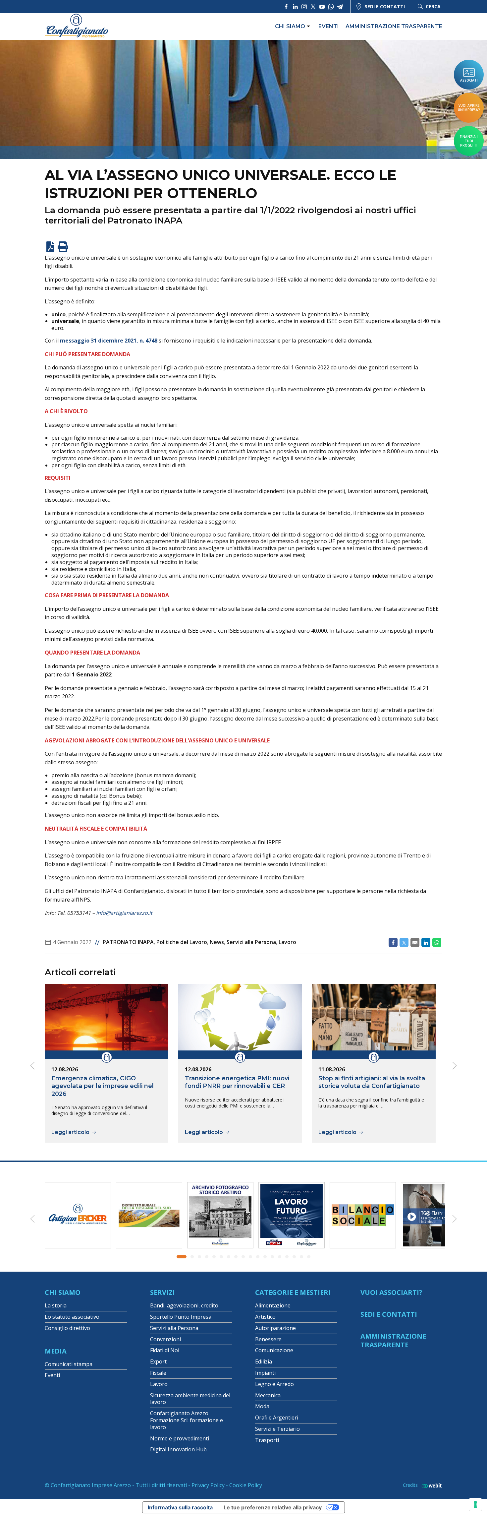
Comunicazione (274, 1350)
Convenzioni (165, 1339)
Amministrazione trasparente (394, 26)
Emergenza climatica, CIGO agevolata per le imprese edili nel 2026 (102, 1086)
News (217, 942)
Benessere (268, 1339)
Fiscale (158, 1372)
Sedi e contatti (385, 6)
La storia (56, 1305)
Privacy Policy (208, 1485)
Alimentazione (273, 1305)
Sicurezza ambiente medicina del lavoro (190, 1399)
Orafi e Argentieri (276, 1417)
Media (56, 1351)
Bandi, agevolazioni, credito (184, 1305)
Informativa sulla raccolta (180, 1507)
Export (158, 1361)
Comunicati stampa (68, 1364)
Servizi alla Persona (251, 942)
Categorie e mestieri (293, 1292)
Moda (262, 1406)
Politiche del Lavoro (181, 942)
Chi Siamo (63, 1292)
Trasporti (267, 1440)
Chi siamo (290, 26)
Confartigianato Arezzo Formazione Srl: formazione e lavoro (186, 1420)
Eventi (328, 26)
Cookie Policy (245, 1485)
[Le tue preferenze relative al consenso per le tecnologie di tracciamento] (475, 1504)
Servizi (162, 1292)
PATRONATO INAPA (128, 942)
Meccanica (268, 1395)
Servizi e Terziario (277, 1428)
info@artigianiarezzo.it (124, 912)
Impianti (265, 1372)
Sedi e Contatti (388, 1314)
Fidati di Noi (164, 1350)
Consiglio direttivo (67, 1328)
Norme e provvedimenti (179, 1438)
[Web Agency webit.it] (430, 1485)
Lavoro (287, 942)
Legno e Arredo (274, 1384)
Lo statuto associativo (72, 1316)
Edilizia (263, 1361)
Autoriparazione (275, 1328)
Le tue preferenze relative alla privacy (273, 1507)
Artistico (265, 1316)
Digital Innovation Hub (178, 1449)
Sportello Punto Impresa (180, 1316)
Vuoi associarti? (391, 1292)
